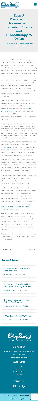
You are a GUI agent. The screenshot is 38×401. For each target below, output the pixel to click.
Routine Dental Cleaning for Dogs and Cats (16, 269)
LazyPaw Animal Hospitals (10, 60)
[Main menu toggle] (35, 4)
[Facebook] (14, 386)
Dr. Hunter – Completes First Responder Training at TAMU (17, 285)
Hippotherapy (6, 147)
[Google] (23, 386)
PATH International (27, 124)
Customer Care (19, 372)
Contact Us (19, 375)
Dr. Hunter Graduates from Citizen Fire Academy (16, 301)
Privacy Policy (17, 399)
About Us (19, 367)
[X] (19, 386)
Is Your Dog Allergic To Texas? (17, 316)
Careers (9, 399)
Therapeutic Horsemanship (11, 206)
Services (19, 369)
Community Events (26, 43)
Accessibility (27, 399)
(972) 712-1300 (19, 354)
